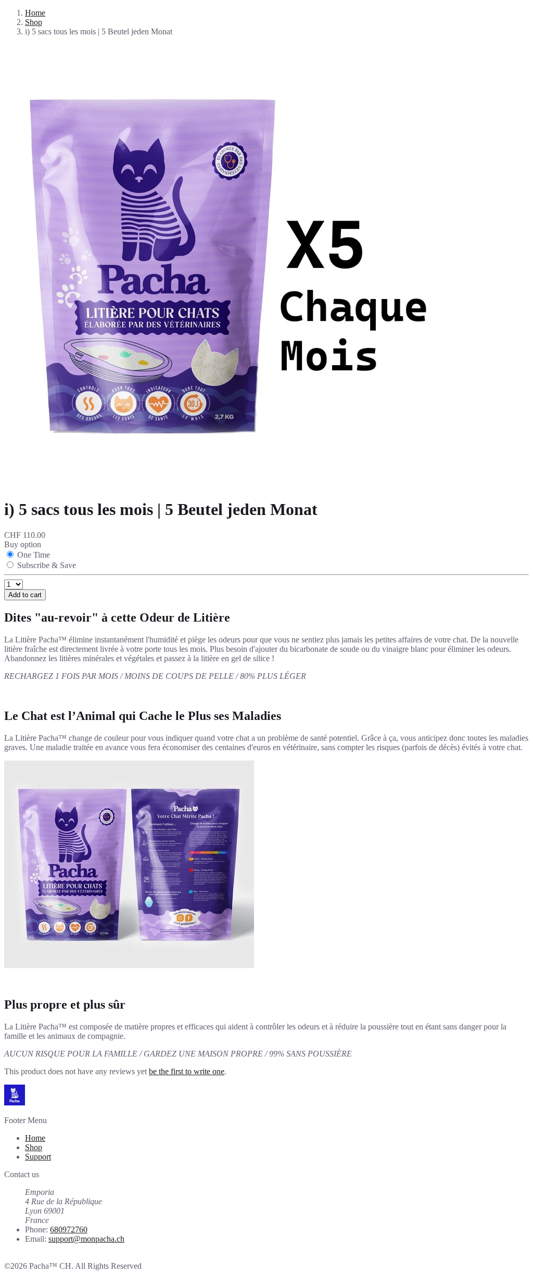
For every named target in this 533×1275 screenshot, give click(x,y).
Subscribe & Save (46, 565)
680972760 (68, 1229)
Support (38, 1156)
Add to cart (25, 595)
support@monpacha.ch (86, 1238)
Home (35, 12)
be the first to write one (186, 1071)
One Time (33, 554)
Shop (33, 22)
